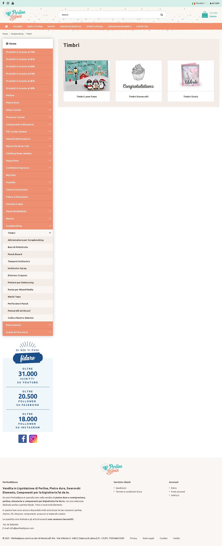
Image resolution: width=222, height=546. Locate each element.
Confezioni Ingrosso (17, 168)
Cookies (164, 538)
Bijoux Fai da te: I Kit (17, 146)
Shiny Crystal (13, 110)
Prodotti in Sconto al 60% (20, 66)
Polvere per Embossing (21, 282)
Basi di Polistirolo (18, 247)
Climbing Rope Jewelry (19, 153)
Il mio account (178, 491)
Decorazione (13, 325)
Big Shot (11, 175)
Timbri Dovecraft (138, 96)
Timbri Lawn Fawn (86, 96)
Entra (174, 488)
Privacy (133, 538)
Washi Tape (14, 296)
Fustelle (10, 182)
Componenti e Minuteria (20, 124)
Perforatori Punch (18, 303)
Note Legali (148, 538)
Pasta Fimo (12, 160)
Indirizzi (175, 495)
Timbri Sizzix (190, 96)
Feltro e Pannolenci (17, 197)
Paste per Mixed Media (20, 289)
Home (12, 43)
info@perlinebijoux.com (22, 528)
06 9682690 (12, 524)
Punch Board (15, 254)
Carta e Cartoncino (17, 189)
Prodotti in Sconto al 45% (20, 81)
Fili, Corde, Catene (16, 131)
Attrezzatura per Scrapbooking (26, 240)
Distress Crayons (17, 275)
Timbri (11, 233)
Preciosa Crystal (15, 117)
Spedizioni (121, 488)
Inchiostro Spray (17, 268)
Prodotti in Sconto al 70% (20, 52)
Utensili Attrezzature (18, 139)
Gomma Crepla (14, 204)
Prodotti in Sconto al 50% (20, 73)
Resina (10, 218)
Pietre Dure (12, 102)
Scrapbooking (14, 226)
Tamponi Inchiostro (19, 261)
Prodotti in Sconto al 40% (20, 88)
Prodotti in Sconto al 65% (20, 59)
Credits (176, 538)
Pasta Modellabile (16, 211)
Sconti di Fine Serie (17, 332)
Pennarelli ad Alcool (19, 310)
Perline (10, 95)
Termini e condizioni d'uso (129, 491)
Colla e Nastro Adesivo (21, 318)
